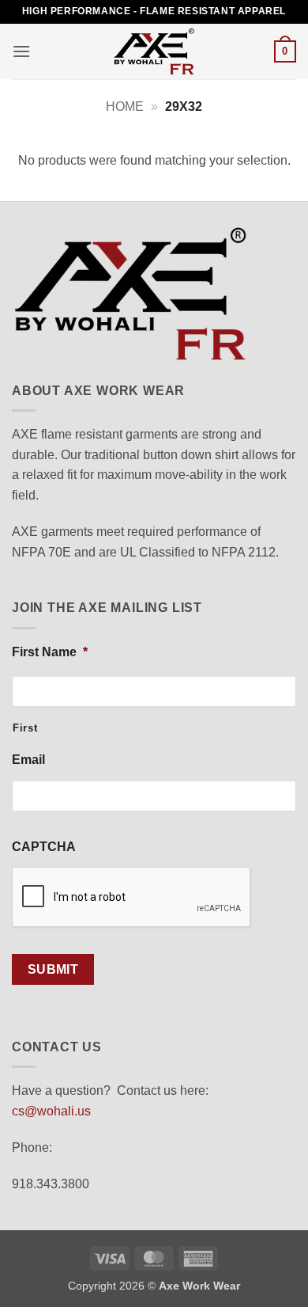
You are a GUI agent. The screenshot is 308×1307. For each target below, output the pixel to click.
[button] (21, 51)
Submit (53, 969)
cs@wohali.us (51, 1111)
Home (125, 106)
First (25, 728)
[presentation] (132, 898)
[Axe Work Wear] (154, 51)
